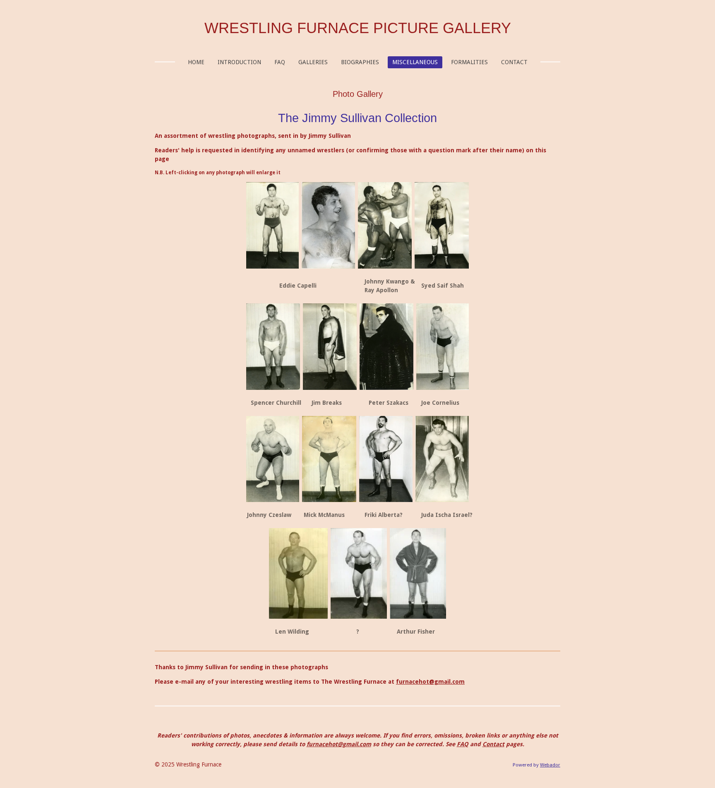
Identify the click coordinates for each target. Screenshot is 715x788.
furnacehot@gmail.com (430, 681)
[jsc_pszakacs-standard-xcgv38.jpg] (442, 346)
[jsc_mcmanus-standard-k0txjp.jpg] (329, 459)
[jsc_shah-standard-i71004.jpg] (442, 225)
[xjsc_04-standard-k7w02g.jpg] (359, 573)
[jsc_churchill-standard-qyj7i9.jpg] (330, 346)
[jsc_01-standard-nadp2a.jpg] (386, 459)
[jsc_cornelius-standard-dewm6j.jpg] (386, 346)
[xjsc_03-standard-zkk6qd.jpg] (298, 573)
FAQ (462, 744)
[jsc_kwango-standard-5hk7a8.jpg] (385, 225)
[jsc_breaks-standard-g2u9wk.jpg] (273, 346)
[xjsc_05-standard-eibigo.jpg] (418, 573)
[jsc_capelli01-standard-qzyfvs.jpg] (272, 225)
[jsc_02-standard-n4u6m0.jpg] (442, 459)
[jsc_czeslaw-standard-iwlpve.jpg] (273, 459)
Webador (550, 765)
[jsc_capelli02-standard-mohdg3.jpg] (328, 225)
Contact (493, 744)
